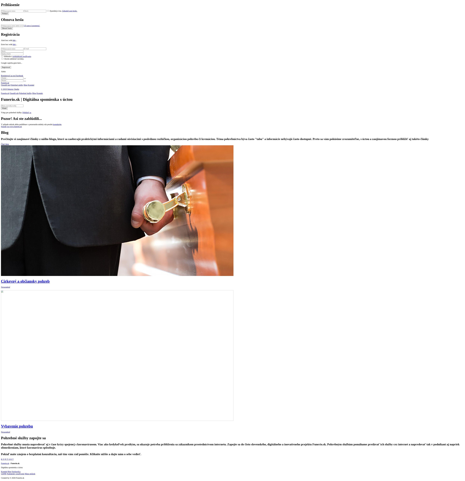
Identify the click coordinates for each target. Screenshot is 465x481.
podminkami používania (22, 56)
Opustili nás (5, 85)
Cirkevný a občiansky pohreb (25, 281)
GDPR (3, 474)
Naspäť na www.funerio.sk (11, 127)
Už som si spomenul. (32, 26)
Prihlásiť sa (27, 113)
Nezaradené (5, 287)
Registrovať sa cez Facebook (12, 76)
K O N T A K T (7, 459)
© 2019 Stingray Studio (10, 89)
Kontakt (31, 85)
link (14, 40)
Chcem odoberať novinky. (14, 59)
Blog (25, 85)
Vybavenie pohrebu (17, 426)
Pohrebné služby (17, 85)
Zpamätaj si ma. (56, 11)
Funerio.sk (5, 83)
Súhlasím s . (17, 56)
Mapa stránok (30, 474)
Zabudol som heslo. (69, 11)
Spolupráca (16, 472)
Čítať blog (5, 144)
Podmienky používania (15, 474)
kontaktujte (57, 124)
